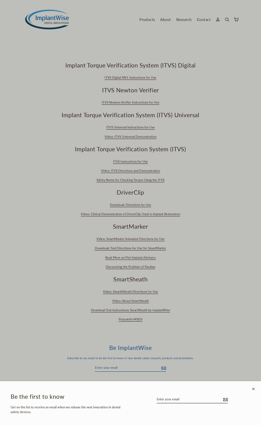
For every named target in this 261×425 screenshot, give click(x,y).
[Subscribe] (225, 399)
